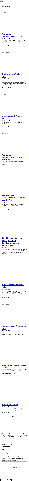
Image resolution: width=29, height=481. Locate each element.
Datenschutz (6, 455)
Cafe (3, 343)
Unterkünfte (6, 447)
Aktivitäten (6, 449)
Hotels (3, 216)
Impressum (5, 453)
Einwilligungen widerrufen (10, 460)
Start (4, 442)
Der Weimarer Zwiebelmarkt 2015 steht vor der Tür (13, 197)
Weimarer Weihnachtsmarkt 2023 (12, 35)
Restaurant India (10, 404)
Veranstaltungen (7, 451)
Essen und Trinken (8, 444)
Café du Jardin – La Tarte (14, 365)
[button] (0, 477)
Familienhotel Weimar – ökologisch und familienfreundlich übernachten (13, 241)
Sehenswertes (6, 446)
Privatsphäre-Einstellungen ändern (12, 456)
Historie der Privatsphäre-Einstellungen (14, 458)
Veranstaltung (5, 12)
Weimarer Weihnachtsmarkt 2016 (12, 156)
